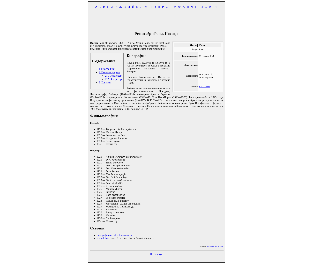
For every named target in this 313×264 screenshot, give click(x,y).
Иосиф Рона (103, 238)
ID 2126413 (204, 86)
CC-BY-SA (219, 246)
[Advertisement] (156, 21)
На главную (156, 254)
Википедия (210, 246)
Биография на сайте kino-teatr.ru (114, 235)
